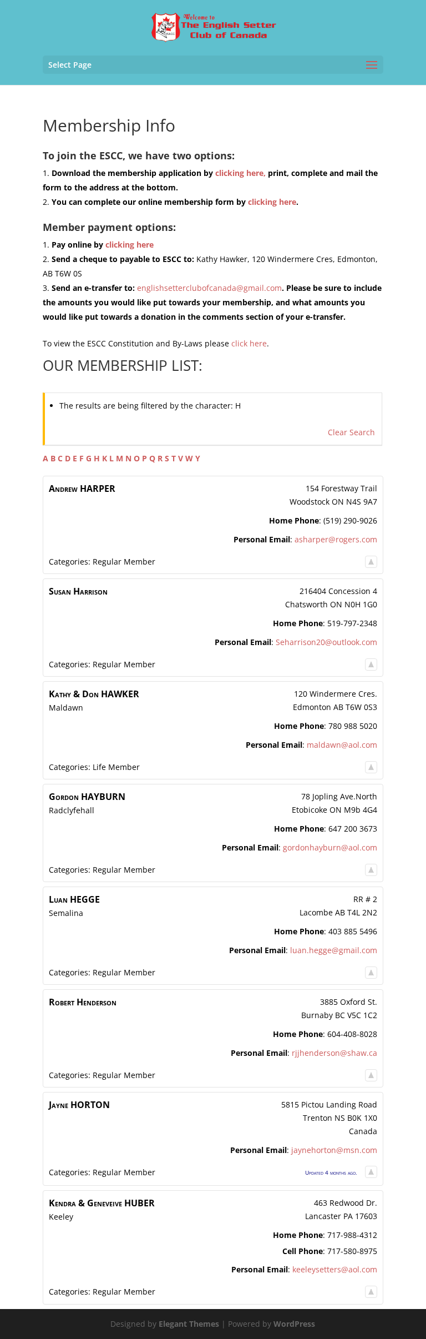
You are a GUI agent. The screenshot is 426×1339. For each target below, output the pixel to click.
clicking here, (240, 173)
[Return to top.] (371, 561)
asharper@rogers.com (336, 539)
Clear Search (351, 432)
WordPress (294, 1323)
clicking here (272, 202)
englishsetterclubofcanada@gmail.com (209, 288)
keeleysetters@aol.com (334, 1269)
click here (249, 343)
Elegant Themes (189, 1323)
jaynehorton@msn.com (334, 1150)
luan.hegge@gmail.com (333, 950)
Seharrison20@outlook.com (326, 642)
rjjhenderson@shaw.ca (334, 1053)
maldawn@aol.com (342, 744)
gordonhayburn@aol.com (330, 847)
